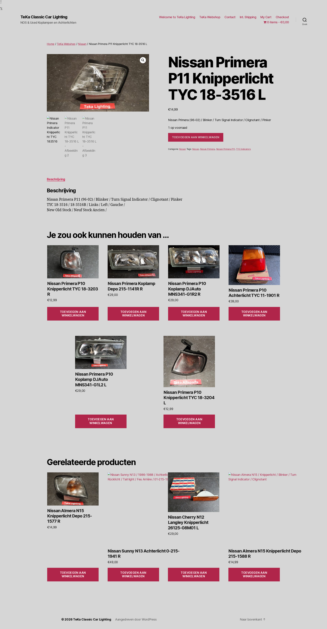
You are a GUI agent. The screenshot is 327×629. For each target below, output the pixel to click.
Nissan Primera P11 (225, 149)
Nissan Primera (207, 149)
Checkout (282, 17)
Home (50, 44)
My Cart (265, 17)
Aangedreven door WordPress (136, 619)
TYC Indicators (243, 149)
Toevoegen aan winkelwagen (195, 137)
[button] (143, 60)
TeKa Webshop (209, 17)
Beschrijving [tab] (56, 179)
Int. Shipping (248, 17)
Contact (230, 17)
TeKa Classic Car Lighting (43, 17)
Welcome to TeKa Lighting (177, 17)
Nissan (82, 44)
